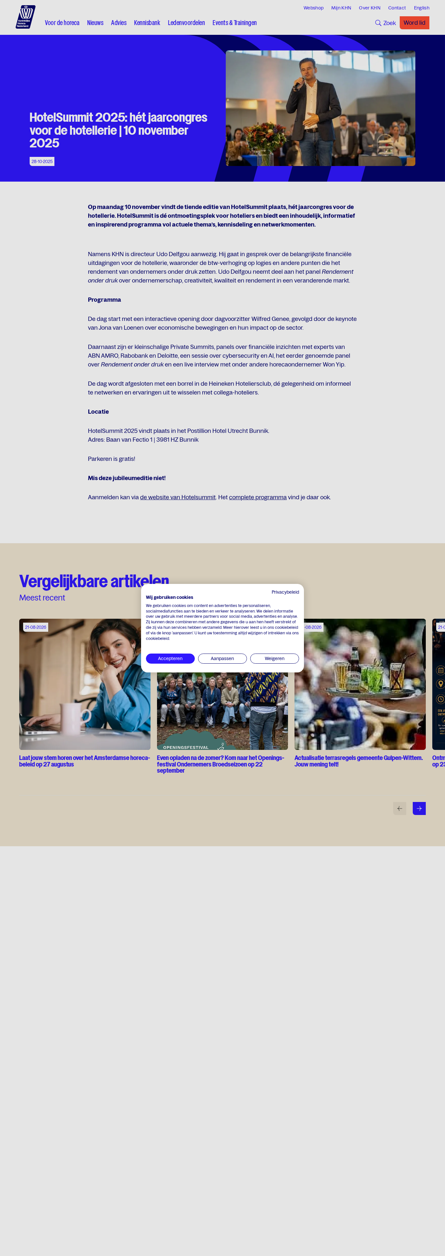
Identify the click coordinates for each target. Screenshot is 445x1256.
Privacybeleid (285, 592)
